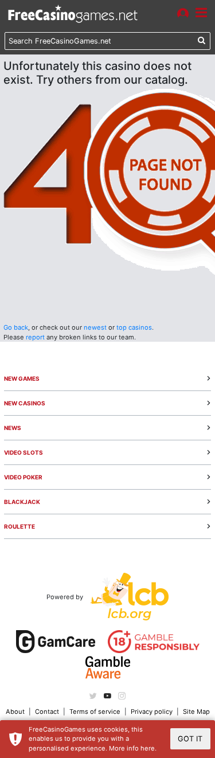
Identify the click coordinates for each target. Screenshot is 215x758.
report (35, 337)
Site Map (196, 712)
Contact (47, 712)
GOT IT (190, 738)
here (147, 748)
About (15, 712)
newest (95, 327)
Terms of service (94, 712)
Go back (15, 327)
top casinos (134, 327)
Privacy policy (152, 712)
